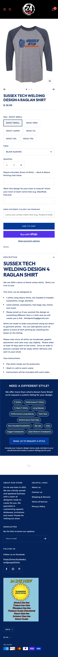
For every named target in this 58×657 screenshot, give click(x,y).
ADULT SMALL (13, 123)
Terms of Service (39, 502)
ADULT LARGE (13, 131)
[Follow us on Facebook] (6, 569)
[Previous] (4, 89)
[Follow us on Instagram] (13, 569)
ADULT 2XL (11, 138)
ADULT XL (31, 131)
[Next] (53, 89)
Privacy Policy (38, 506)
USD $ (7, 629)
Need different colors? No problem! (21, 209)
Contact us (37, 492)
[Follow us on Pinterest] (19, 569)
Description (10, 257)
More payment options (29, 241)
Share (6, 247)
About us (36, 487)
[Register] (45, 539)
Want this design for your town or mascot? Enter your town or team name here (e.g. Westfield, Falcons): (26, 191)
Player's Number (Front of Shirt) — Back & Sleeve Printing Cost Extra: (26, 173)
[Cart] (53, 9)
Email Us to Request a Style (29, 441)
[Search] (10, 9)
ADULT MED (32, 123)
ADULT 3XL (28, 138)
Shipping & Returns (41, 497)
